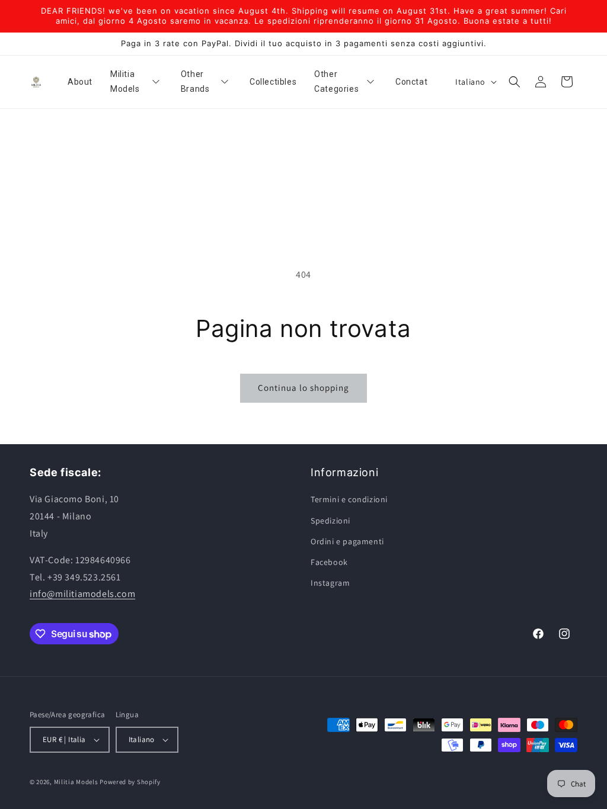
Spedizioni (330, 520)
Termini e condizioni (349, 499)
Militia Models (76, 782)
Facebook (329, 562)
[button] (514, 82)
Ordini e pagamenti (347, 541)
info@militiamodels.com (82, 594)
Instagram (330, 582)
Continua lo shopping (303, 387)
